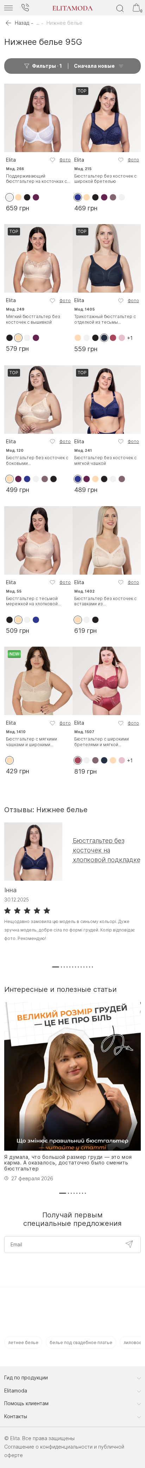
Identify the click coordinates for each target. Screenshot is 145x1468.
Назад (22, 23)
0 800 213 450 (25, 8)
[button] (55, 966)
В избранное (52, 160)
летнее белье (23, 1342)
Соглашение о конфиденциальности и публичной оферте (64, 1451)
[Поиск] (120, 8)
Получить (129, 1244)
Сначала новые (94, 66)
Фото (65, 159)
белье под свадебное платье (81, 1342)
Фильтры (47, 66)
